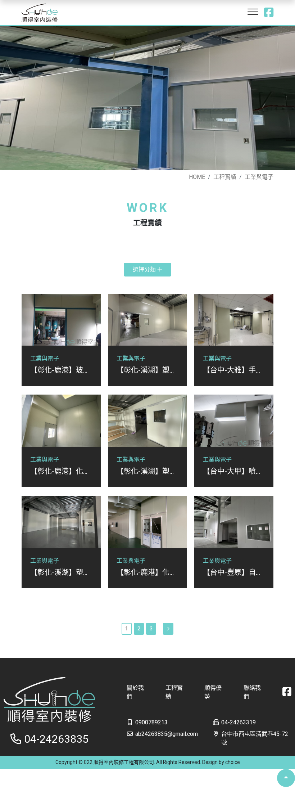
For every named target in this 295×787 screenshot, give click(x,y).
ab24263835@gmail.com (166, 733)
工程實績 (224, 177)
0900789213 (151, 722)
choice (232, 762)
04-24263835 (56, 739)
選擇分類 (145, 269)
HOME (197, 177)
